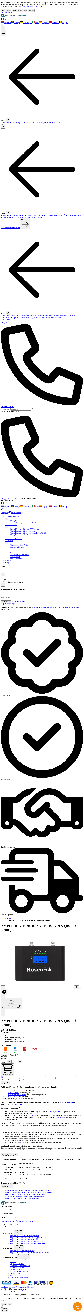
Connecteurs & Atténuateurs (19, 555)
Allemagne (27, 23)
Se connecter (6, 601)
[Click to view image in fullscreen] (80, 988)
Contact (4, 319)
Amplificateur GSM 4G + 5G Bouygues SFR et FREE (29, 1243)
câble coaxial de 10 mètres (17, 1095)
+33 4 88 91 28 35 (9, 1221)
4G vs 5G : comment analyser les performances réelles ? (24, 1196)
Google (77, 607)
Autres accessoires (55, 318)
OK (10, 1304)
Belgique (65, 23)
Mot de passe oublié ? (18, 601)
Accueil (8, 918)
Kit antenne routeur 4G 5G (28, 316)
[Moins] (9, 1061)
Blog (8, 319)
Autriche (55, 23)
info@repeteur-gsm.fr (25, 1221)
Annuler (4, 1304)
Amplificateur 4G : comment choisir (22, 1251)
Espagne (45, 23)
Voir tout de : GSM (7, 123)
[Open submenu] (6, 519)
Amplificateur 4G (11, 525)
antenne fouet (12, 1097)
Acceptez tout (6, 10)
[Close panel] (3, 585)
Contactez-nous (15, 1273)
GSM (3, 31)
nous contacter (67, 1102)
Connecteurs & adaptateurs (28, 318)
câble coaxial (34, 1115)
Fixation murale (43, 318)
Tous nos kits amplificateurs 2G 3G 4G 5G (46, 123)
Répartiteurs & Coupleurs (9, 318)
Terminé (4, 1309)
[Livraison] (51, 1285)
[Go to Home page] (13, 17)
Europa (17, 23)
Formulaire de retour (17, 1268)
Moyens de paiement (17, 1264)
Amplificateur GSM (12, 517)
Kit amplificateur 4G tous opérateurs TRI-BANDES (28, 533)
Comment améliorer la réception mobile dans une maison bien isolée (28, 1192)
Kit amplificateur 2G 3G (23, 123)
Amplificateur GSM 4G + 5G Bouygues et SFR (26, 1241)
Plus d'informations (8, 1155)
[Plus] (20, 1061)
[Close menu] (3, 28)
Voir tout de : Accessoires (9, 316)
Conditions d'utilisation (65, 607)
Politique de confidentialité (32, 6)
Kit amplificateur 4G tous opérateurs (56, 215)
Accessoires (25, 219)
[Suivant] (76, 987)
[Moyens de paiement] (23, 1285)
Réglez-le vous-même (20, 10)
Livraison (13, 1262)
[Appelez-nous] (42, 457)
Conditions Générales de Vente (20, 1260)
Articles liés (6, 1187)
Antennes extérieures (45, 316)
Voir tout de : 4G (6, 215)
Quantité (4, 1062)
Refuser (31, 10)
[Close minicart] (3, 574)
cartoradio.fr (20, 1104)
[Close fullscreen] (3, 1014)
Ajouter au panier (7, 1075)
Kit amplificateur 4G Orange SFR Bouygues (28, 215)
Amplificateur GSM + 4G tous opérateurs (24, 1240)
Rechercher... (5, 409)
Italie (37, 23)
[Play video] (4, 992)
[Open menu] (2, 25)
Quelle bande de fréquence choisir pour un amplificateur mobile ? (27, 1190)
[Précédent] (3, 987)
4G (3, 125)
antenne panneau (13, 1093)
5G (2, 228)
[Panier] (22, 513)
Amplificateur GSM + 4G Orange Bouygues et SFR (28, 1238)
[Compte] (42, 509)
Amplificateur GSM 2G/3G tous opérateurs (24, 1236)
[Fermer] (2, 1306)
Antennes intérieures (59, 316)
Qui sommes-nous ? (16, 1270)
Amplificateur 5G (11, 537)
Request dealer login (8, 604)
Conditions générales (8, 1287)
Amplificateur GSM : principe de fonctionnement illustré (29, 1253)
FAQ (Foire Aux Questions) (19, 1271)
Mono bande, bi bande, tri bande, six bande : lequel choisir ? (26, 1194)
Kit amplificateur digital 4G (34, 217)
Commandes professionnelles (20, 1266)
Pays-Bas (7, 23)
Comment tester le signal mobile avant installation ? (23, 1198)
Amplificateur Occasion (11, 228)
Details (4, 1083)
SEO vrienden (22, 1291)
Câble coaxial (71, 316)
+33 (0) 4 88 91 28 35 (9, 499)
